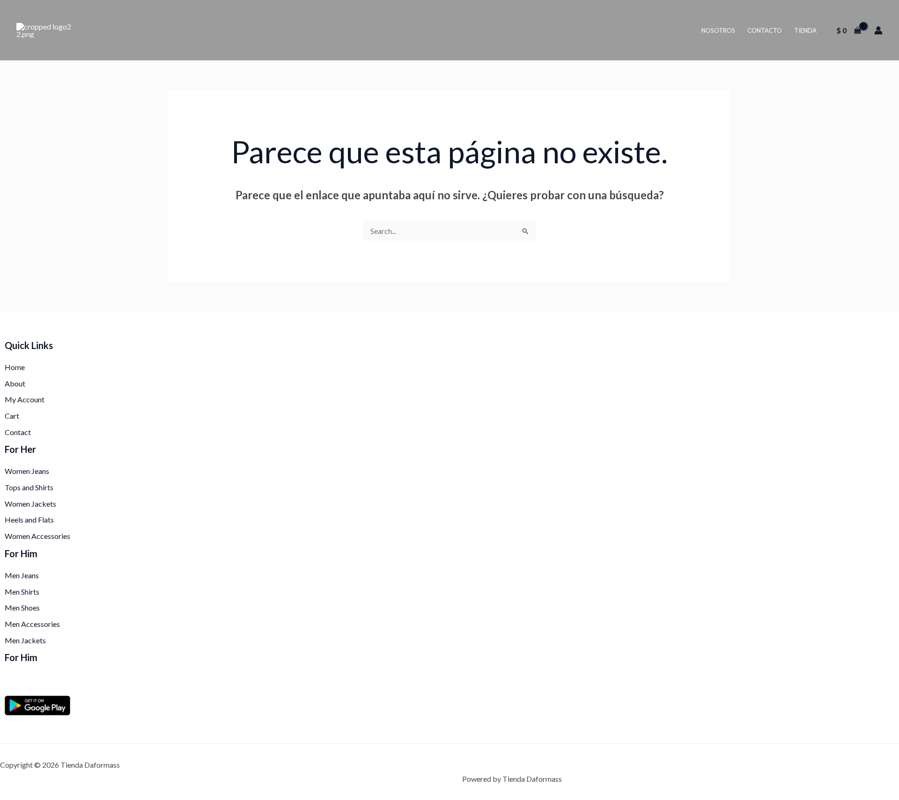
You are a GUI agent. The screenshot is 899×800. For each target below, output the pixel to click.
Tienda (805, 30)
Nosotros (718, 30)
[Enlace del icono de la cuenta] (878, 30)
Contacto (764, 30)
